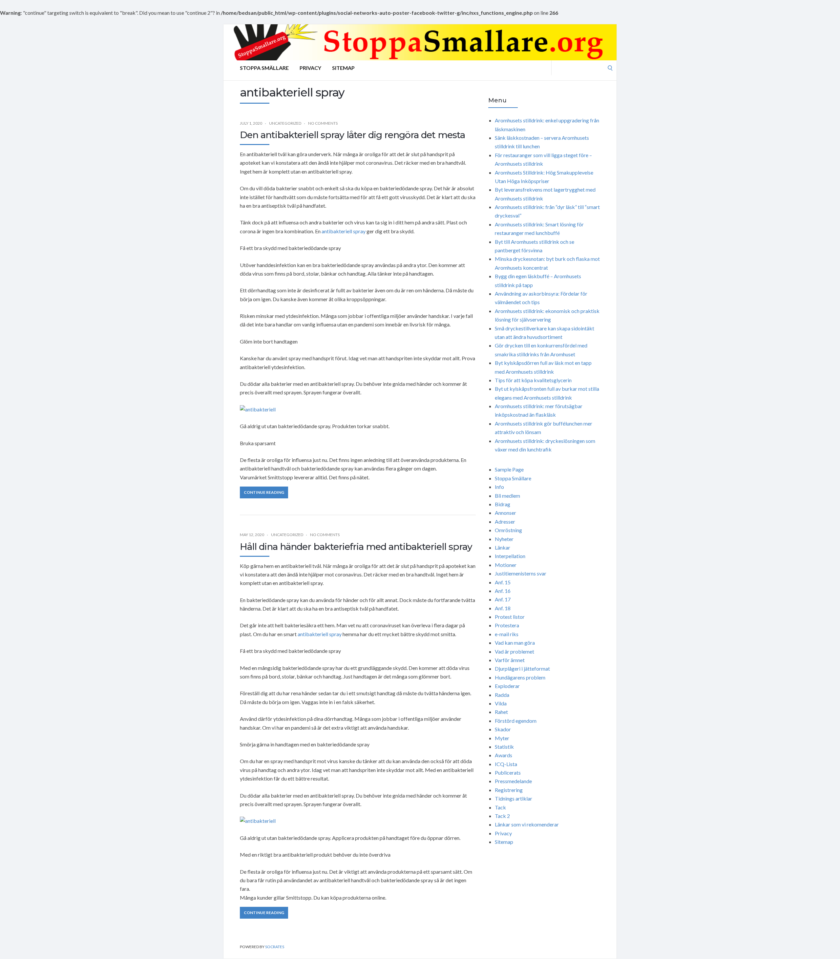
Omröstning (508, 530)
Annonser (505, 513)
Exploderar (507, 686)
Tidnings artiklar (513, 798)
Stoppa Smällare (264, 68)
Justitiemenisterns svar (520, 573)
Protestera (507, 625)
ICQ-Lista (506, 764)
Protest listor (510, 617)
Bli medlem (507, 495)
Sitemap (343, 68)
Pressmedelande (513, 781)
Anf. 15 (503, 582)
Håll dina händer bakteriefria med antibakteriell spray (356, 546)
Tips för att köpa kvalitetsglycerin (533, 380)
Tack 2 (502, 816)
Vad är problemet (514, 651)
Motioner (505, 565)
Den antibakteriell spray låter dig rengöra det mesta (352, 134)
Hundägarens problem (520, 677)
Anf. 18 (503, 608)
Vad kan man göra (515, 642)
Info (499, 487)
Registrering (509, 790)
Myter (502, 738)
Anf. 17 (503, 599)
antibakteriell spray (344, 231)
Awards (503, 755)
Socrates (274, 946)
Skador (503, 729)
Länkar (502, 547)
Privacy (310, 68)
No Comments (323, 123)
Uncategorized (285, 123)
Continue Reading (264, 492)
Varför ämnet (510, 660)
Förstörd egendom (515, 721)
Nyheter (504, 539)
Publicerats (508, 772)
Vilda (501, 703)
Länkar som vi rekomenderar (527, 824)
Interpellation (510, 556)
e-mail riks (506, 634)
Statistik (504, 746)
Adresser (505, 521)
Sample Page (509, 469)
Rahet (501, 712)
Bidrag (502, 504)
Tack (500, 807)
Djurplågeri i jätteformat (522, 668)
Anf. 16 (503, 591)
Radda (502, 695)
